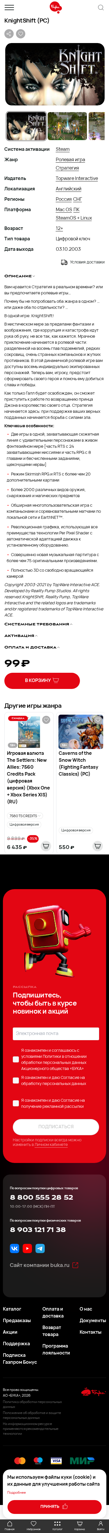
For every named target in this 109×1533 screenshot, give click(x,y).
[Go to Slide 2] (67, 126)
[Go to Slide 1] (26, 126)
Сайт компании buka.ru (39, 1265)
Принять (50, 1507)
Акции (10, 1332)
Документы (93, 1321)
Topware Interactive (77, 178)
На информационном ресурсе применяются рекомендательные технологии (30, 1429)
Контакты (90, 1332)
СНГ (77, 199)
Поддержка (16, 1344)
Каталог (12, 1309)
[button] (54, 74)
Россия (64, 199)
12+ (59, 228)
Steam (63, 149)
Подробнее (16, 1493)
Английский (68, 189)
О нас (86, 1309)
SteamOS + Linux (74, 218)
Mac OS (64, 210)
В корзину (38, 681)
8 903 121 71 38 (38, 1230)
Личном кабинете (51, 1145)
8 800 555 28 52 (41, 1198)
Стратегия (67, 168)
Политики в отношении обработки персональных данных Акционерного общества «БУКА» (54, 1063)
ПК (77, 210)
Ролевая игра (70, 160)
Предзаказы (17, 1321)
